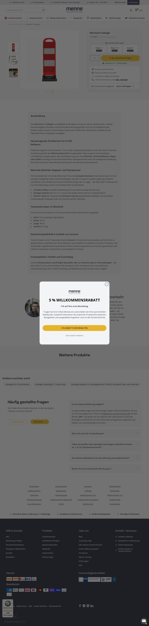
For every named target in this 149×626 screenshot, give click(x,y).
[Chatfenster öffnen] (144, 621)
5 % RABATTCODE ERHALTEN (74, 328)
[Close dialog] (106, 284)
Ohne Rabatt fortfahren (74, 335)
